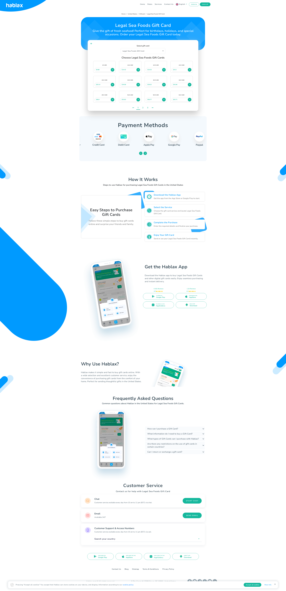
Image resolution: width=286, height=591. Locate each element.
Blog (126, 569)
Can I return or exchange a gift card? (164, 452)
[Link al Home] (17, 4)
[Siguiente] (153, 108)
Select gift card (143, 46)
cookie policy (128, 585)
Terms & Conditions (151, 569)
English (182, 4)
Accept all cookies (252, 585)
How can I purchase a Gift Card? (162, 428)
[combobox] (148, 539)
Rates (149, 4)
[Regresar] (91, 43)
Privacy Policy (168, 569)
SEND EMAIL (192, 515)
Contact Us (168, 4)
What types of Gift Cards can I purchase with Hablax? (173, 438)
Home (142, 4)
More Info (267, 585)
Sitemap (135, 569)
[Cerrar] (275, 584)
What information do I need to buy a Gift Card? (169, 433)
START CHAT (192, 501)
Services (158, 4)
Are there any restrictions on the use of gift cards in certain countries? (172, 445)
